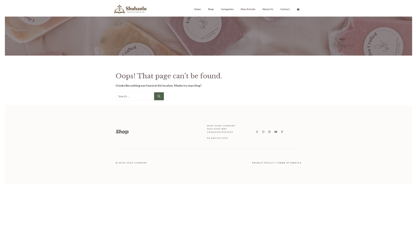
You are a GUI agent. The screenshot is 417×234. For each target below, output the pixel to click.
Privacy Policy (263, 163)
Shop (211, 9)
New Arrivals (248, 9)
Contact (285, 9)
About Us (267, 9)
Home (197, 9)
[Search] (159, 96)
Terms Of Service (289, 163)
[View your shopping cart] (298, 9)
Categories (227, 9)
